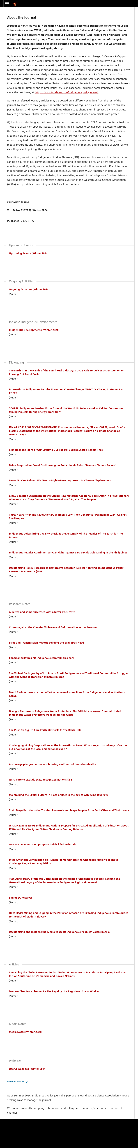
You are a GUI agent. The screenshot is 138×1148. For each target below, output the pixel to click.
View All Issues (15, 1081)
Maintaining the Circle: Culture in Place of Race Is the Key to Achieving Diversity (58, 795)
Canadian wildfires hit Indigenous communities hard (41, 658)
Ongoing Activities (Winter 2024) (29, 289)
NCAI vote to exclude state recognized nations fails (40, 779)
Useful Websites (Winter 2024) (27, 1069)
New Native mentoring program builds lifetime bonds (42, 844)
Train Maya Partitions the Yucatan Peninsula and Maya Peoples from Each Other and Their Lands (69, 810)
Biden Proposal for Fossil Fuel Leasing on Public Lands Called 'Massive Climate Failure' (62, 465)
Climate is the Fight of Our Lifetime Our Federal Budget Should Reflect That (56, 449)
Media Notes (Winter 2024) (25, 1032)
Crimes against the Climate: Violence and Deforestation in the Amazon (53, 627)
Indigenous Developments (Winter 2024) (34, 330)
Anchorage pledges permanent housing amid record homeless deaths (52, 764)
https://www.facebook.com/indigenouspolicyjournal (66, 92)
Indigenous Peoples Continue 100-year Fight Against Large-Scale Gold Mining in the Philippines (68, 552)
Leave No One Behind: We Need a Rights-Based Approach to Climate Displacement (60, 480)
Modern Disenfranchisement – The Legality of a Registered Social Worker (54, 991)
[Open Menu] (7, 3)
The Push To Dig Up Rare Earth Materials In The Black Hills (45, 730)
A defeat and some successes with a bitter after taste (42, 612)
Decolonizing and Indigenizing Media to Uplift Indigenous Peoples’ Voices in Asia (59, 932)
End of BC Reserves (21, 897)
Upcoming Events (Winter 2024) (28, 253)
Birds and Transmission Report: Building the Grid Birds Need (46, 642)
